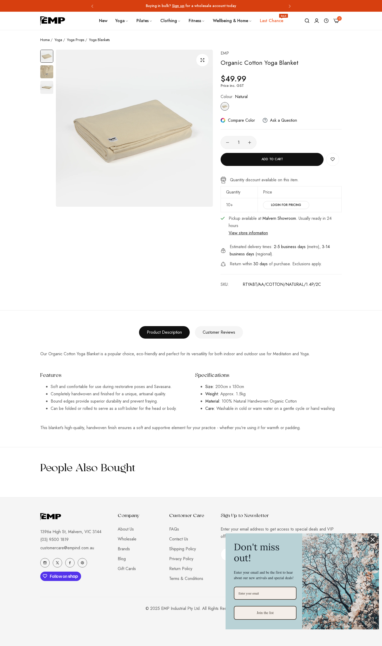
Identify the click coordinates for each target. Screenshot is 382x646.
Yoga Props (75, 39)
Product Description (164, 332)
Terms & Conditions (186, 579)
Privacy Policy (181, 559)
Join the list (265, 612)
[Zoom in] (202, 60)
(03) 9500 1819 (54, 539)
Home (45, 39)
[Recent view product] (326, 20)
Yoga (58, 39)
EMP (225, 53)
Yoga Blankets (99, 39)
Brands (124, 549)
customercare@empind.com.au (67, 548)
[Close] (372, 539)
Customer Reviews (219, 332)
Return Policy (180, 569)
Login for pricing (286, 205)
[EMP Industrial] (52, 20)
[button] (92, 6)
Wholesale (127, 539)
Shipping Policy (182, 549)
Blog (122, 559)
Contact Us (178, 539)
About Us (126, 529)
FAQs (174, 529)
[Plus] (249, 142)
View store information (248, 233)
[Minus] (227, 142)
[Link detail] (45, 562)
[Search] (307, 20)
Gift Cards (127, 569)
